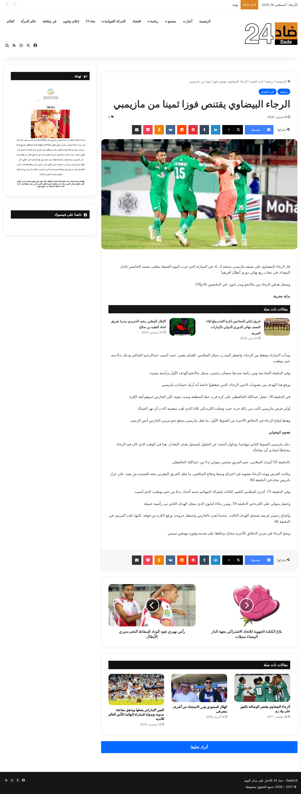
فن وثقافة (49, 21)
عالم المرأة (28, 21)
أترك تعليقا (199, 747)
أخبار (189, 21)
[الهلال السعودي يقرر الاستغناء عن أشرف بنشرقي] (199, 688)
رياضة (154, 21)
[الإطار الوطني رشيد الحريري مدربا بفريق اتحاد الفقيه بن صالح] (182, 327)
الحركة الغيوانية (115, 21)
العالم (10, 21)
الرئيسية (204, 21)
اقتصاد (136, 21)
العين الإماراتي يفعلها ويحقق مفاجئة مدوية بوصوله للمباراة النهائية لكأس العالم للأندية (136, 714)
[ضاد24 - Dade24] (271, 33)
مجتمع (172, 21)
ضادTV (90, 21)
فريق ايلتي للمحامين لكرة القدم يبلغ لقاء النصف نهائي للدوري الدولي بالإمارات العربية (233, 327)
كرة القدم (256, 81)
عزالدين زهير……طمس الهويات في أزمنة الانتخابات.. (204, 5)
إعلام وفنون (71, 21)
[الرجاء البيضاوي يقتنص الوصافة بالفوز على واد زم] (262, 688)
